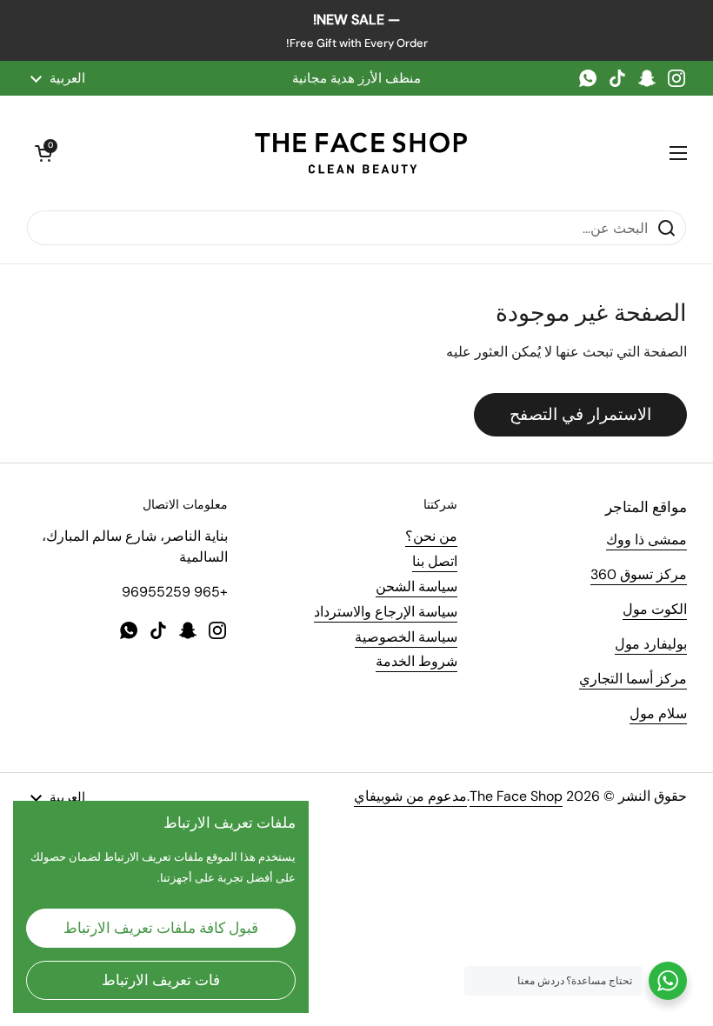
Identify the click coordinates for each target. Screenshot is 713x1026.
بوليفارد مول (651, 644)
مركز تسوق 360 (638, 574)
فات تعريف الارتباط (161, 979)
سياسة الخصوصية (406, 637)
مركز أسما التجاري (633, 679)
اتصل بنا (434, 561)
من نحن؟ (431, 536)
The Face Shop (516, 796)
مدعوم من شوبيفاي (410, 796)
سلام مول (658, 713)
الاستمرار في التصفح (580, 414)
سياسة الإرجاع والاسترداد (385, 612)
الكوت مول (655, 609)
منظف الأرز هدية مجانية (356, 78)
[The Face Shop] (361, 152)
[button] (43, 153)
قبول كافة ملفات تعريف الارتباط (160, 927)
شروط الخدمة (416, 661)
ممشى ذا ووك (646, 539)
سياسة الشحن (416, 586)
